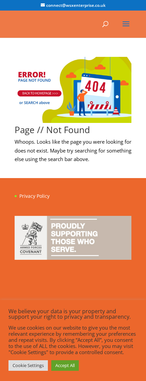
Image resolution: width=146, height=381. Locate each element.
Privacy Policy (34, 196)
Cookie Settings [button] (28, 365)
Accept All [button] (65, 365)
